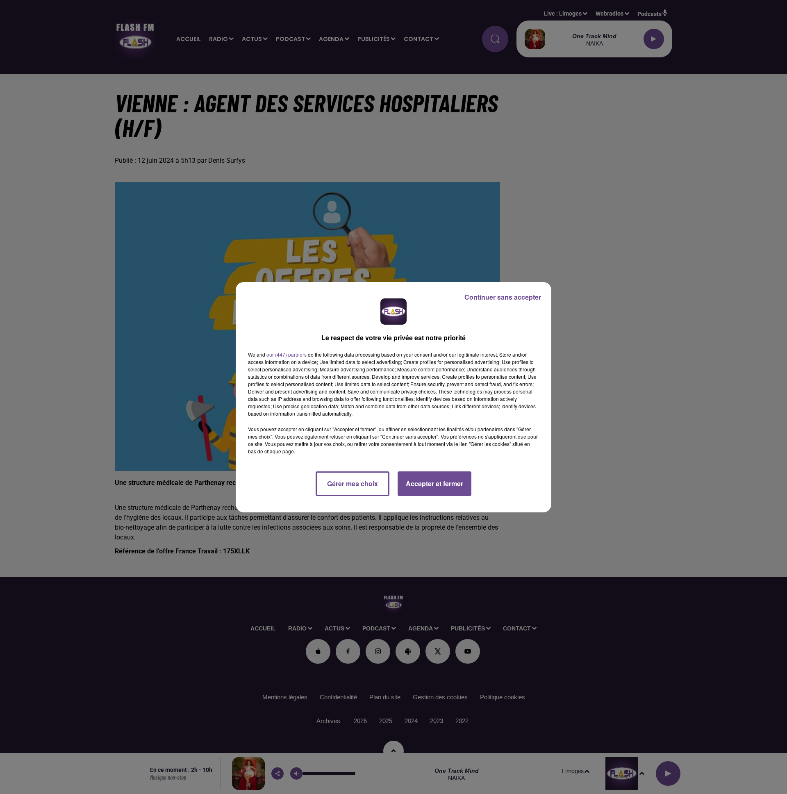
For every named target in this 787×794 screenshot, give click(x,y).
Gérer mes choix (352, 483)
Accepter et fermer (434, 483)
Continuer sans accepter (502, 297)
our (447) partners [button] (286, 354)
